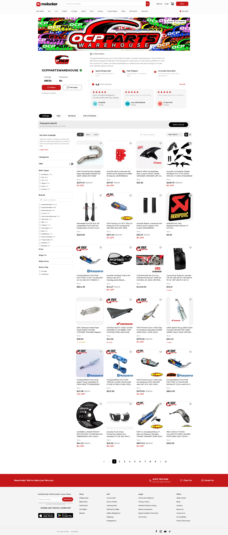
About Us (180, 509)
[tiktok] (170, 531)
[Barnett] (39, 246)
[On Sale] (39, 271)
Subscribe (68, 499)
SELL (182, 4)
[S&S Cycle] (39, 219)
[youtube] (165, 531)
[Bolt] (39, 231)
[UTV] (39, 180)
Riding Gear (83, 498)
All (80, 134)
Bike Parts (83, 502)
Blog (178, 502)
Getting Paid (112, 505)
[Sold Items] (39, 274)
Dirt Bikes (83, 509)
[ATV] (39, 177)
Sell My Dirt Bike (113, 509)
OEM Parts (83, 505)
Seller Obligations (113, 513)
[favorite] (101, 143)
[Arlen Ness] (39, 228)
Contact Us (180, 513)
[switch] (71, 164)
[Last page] (166, 461)
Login (167, 4)
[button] (56, 157)
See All (182, 84)
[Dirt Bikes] (39, 174)
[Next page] (160, 461)
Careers (179, 505)
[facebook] (156, 531)
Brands (82, 513)
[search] (148, 3)
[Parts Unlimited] (39, 237)
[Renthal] (39, 243)
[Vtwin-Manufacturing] (39, 216)
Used (96, 134)
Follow (52, 87)
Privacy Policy (143, 502)
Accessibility (181, 517)
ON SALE (185, 11)
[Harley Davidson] (39, 204)
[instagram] (161, 531)
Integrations (111, 521)
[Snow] (39, 186)
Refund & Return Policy (147, 505)
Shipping (110, 517)
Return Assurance (145, 509)
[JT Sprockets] (39, 240)
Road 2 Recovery (183, 521)
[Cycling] (39, 189)
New (88, 134)
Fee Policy (142, 517)
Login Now (44, 150)
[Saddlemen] (39, 234)
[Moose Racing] (39, 210)
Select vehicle (178, 125)
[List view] (190, 134)
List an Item (111, 498)
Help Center (181, 498)
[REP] (39, 222)
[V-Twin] (39, 213)
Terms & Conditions (146, 498)
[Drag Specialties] (39, 207)
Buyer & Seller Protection (148, 513)
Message (74, 87)
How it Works (112, 502)
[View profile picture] (62, 60)
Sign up (159, 4)
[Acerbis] (39, 225)
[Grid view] (186, 134)
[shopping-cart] (172, 3)
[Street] (39, 183)
